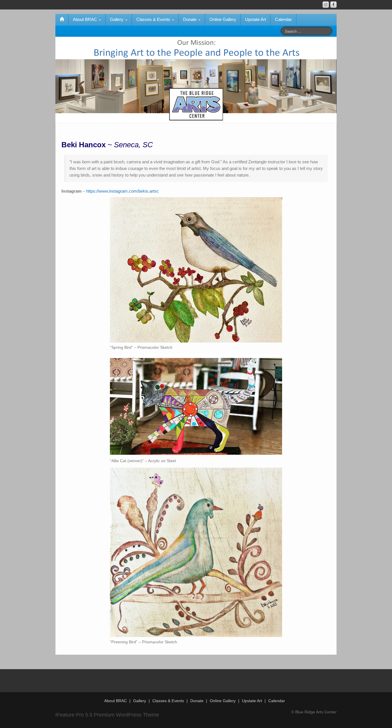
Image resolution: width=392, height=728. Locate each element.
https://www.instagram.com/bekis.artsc (122, 191)
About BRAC (85, 19)
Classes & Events (153, 19)
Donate (190, 19)
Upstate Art (255, 19)
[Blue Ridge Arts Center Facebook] (333, 4)
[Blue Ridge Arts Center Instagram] (326, 4)
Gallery (117, 19)
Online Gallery (222, 19)
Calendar (283, 19)
